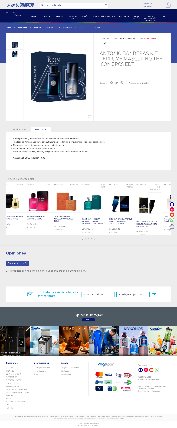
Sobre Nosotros (39, 371)
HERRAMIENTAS (12, 386)
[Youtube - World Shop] (172, 214)
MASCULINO (95, 27)
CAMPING (10, 371)
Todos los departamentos (16, 13)
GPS (7, 404)
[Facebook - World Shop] (172, 204)
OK (154, 294)
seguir (88, 320)
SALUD (8, 398)
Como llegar (38, 374)
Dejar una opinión (17, 263)
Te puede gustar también (139, 83)
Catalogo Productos (41, 368)
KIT (81, 27)
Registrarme (148, 6)
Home (8, 27)
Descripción (40, 129)
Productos (22, 27)
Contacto (65, 371)
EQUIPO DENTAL (12, 383)
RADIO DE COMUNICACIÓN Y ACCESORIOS (17, 394)
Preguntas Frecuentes (70, 368)
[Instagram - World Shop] (172, 209)
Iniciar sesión (148, 4)
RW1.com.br (97, 425)
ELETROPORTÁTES (13, 380)
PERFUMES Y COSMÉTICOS (45, 27)
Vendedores (66, 374)
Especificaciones (18, 129)
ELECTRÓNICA (11, 377)
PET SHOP (10, 408)
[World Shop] (20, 4)
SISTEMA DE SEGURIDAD (16, 401)
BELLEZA (9, 368)
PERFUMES (67, 27)
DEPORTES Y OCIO (13, 374)
